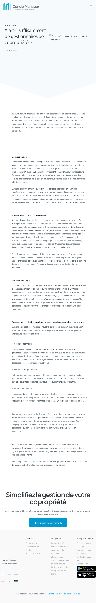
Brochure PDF (83, 563)
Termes (51, 593)
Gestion (29, 550)
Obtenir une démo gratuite (48, 523)
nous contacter (31, 461)
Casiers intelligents (59, 567)
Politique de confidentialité (68, 593)
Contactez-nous (84, 556)
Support (80, 560)
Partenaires (82, 553)
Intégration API (57, 543)
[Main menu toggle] (91, 6)
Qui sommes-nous (84, 550)
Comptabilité (31, 543)
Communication (32, 546)
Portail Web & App (34, 553)
